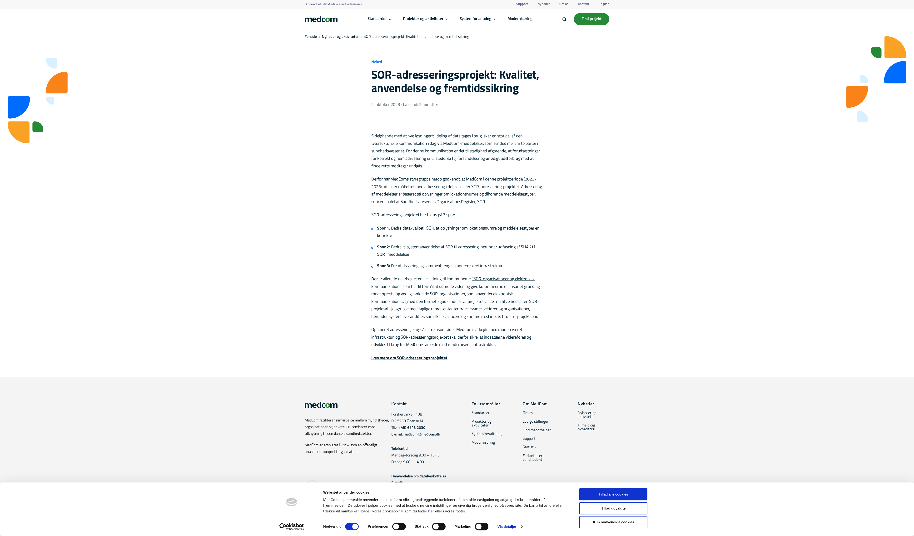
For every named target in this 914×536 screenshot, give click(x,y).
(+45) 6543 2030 (411, 428)
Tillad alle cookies (613, 494)
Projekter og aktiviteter (423, 19)
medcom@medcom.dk (422, 434)
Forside (311, 37)
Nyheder (543, 4)
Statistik (529, 447)
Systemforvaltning (475, 19)
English (604, 4)
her (431, 511)
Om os (563, 4)
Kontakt (583, 4)
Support (522, 4)
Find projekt (591, 19)
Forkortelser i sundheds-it (533, 458)
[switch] (399, 526)
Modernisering (519, 19)
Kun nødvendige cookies (613, 522)
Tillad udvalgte (613, 508)
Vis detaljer (506, 527)
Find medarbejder (537, 430)
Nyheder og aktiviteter (340, 37)
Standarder (377, 19)
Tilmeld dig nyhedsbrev (587, 427)
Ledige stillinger (535, 422)
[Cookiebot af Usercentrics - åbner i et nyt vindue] (292, 526)
